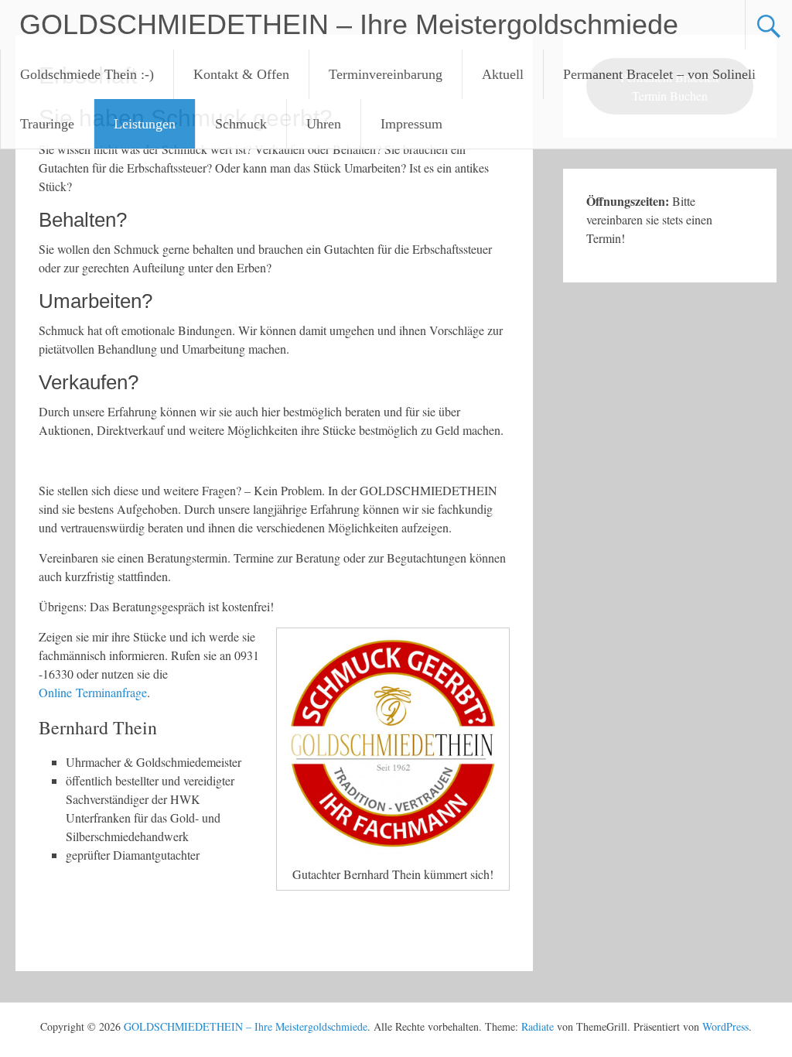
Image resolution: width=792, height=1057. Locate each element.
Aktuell (503, 74)
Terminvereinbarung (385, 74)
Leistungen (145, 124)
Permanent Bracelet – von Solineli (659, 74)
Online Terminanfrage (93, 692)
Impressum (411, 124)
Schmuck (241, 124)
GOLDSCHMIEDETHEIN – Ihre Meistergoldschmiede (348, 24)
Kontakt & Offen (241, 74)
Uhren (323, 124)
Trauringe (47, 124)
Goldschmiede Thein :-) (87, 74)
